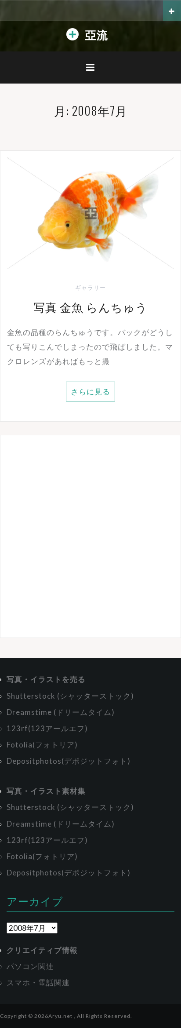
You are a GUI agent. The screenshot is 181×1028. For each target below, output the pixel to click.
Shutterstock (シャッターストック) (70, 695)
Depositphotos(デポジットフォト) (68, 761)
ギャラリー (90, 287)
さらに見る (90, 391)
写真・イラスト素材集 (46, 790)
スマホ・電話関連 (38, 982)
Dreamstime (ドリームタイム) (61, 712)
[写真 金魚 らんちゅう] (90, 212)
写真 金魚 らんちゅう (90, 306)
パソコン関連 (30, 966)
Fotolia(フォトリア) (42, 744)
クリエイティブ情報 (42, 950)
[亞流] (72, 36)
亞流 (96, 34)
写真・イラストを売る (46, 679)
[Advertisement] (90, 536)
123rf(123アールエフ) (47, 728)
